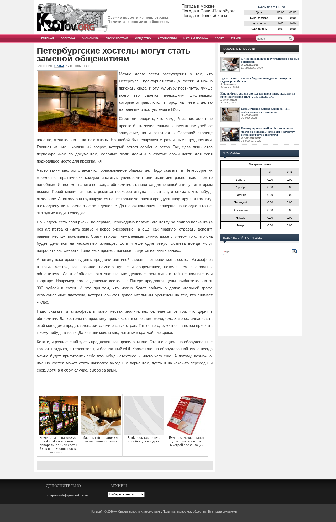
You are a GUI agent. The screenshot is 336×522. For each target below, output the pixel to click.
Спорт (219, 38)
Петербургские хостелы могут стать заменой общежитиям (114, 54)
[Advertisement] (124, 384)
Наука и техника (195, 38)
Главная (47, 38)
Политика (68, 38)
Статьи (59, 66)
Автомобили (167, 38)
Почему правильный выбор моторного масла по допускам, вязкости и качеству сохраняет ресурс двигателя (268, 131)
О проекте (54, 495)
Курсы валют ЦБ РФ (271, 6)
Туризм (236, 38)
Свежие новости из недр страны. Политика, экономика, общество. (162, 511)
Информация (69, 495)
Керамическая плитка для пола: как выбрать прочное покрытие (265, 110)
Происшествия (117, 38)
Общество (143, 38)
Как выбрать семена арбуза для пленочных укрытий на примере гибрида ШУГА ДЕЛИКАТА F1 (257, 95)
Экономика (90, 38)
